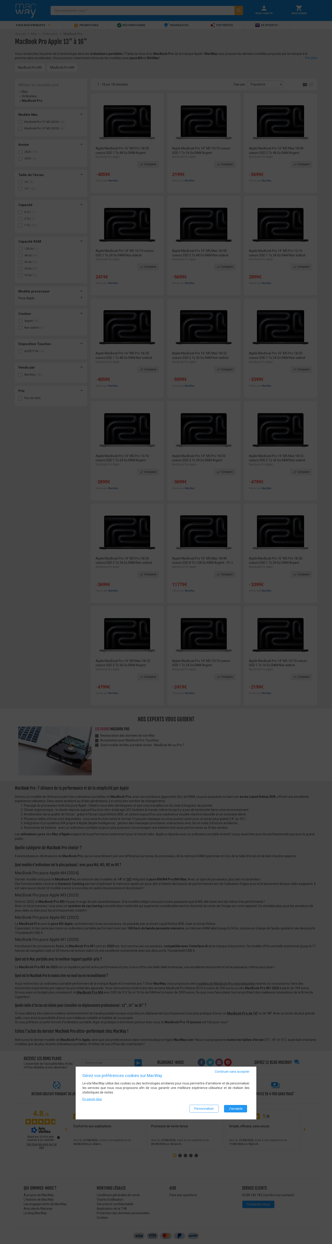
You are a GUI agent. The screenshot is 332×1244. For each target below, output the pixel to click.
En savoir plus (92, 1099)
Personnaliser (204, 1109)
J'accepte (236, 1109)
